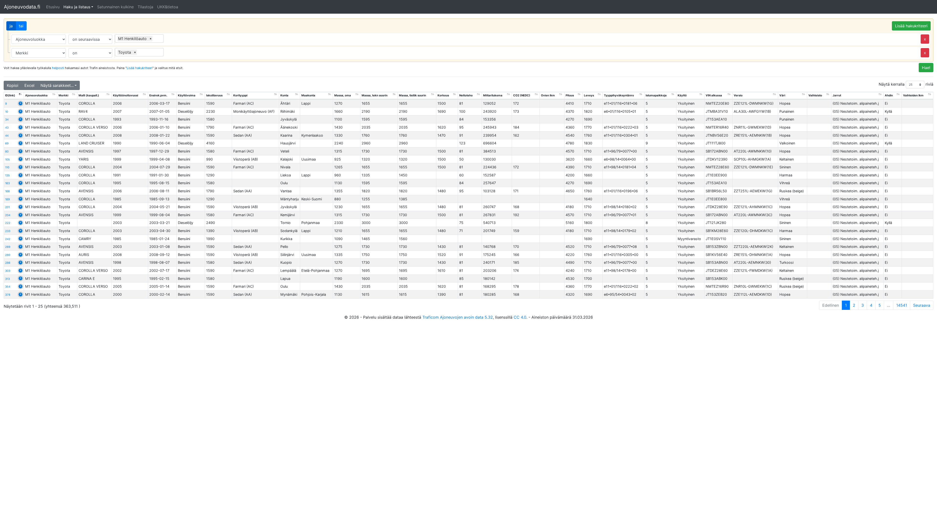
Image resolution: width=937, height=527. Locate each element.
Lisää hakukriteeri (911, 25)
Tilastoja (145, 6)
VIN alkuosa (714, 95)
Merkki (63, 95)
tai (21, 25)
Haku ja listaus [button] (76, 6)
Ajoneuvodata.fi (22, 7)
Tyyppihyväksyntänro (619, 95)
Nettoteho (466, 95)
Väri (782, 95)
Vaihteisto (815, 95)
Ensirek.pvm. (158, 95)
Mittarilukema (492, 95)
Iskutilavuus (214, 95)
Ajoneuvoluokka (36, 95)
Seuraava (921, 305)
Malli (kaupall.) (89, 95)
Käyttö (682, 95)
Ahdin (889, 95)
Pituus (570, 95)
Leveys (589, 95)
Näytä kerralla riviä (906, 84)
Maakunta (308, 95)
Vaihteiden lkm (913, 95)
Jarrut (837, 95)
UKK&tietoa (167, 6)
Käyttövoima (186, 95)
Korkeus (443, 95)
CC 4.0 (520, 317)
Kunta (284, 95)
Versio (738, 95)
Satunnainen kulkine (115, 6)
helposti (58, 68)
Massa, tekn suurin (374, 95)
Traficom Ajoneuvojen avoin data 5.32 (457, 317)
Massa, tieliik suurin (412, 95)
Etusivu (53, 6)
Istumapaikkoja (656, 95)
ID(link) (10, 95)
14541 (901, 305)
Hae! (926, 67)
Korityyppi (240, 95)
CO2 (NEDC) (521, 95)
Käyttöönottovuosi (125, 95)
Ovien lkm (548, 95)
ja (11, 25)
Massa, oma (342, 95)
